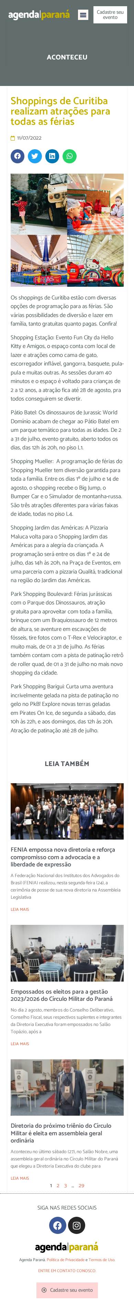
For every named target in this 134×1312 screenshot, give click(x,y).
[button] (83, 15)
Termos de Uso (101, 1260)
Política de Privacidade (66, 1260)
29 (81, 1185)
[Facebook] (57, 1225)
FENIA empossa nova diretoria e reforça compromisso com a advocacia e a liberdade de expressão (63, 857)
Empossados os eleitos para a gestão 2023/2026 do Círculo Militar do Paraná (62, 996)
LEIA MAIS (20, 909)
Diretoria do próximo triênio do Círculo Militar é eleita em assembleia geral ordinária (61, 1133)
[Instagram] (76, 1225)
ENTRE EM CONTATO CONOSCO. (67, 1271)
